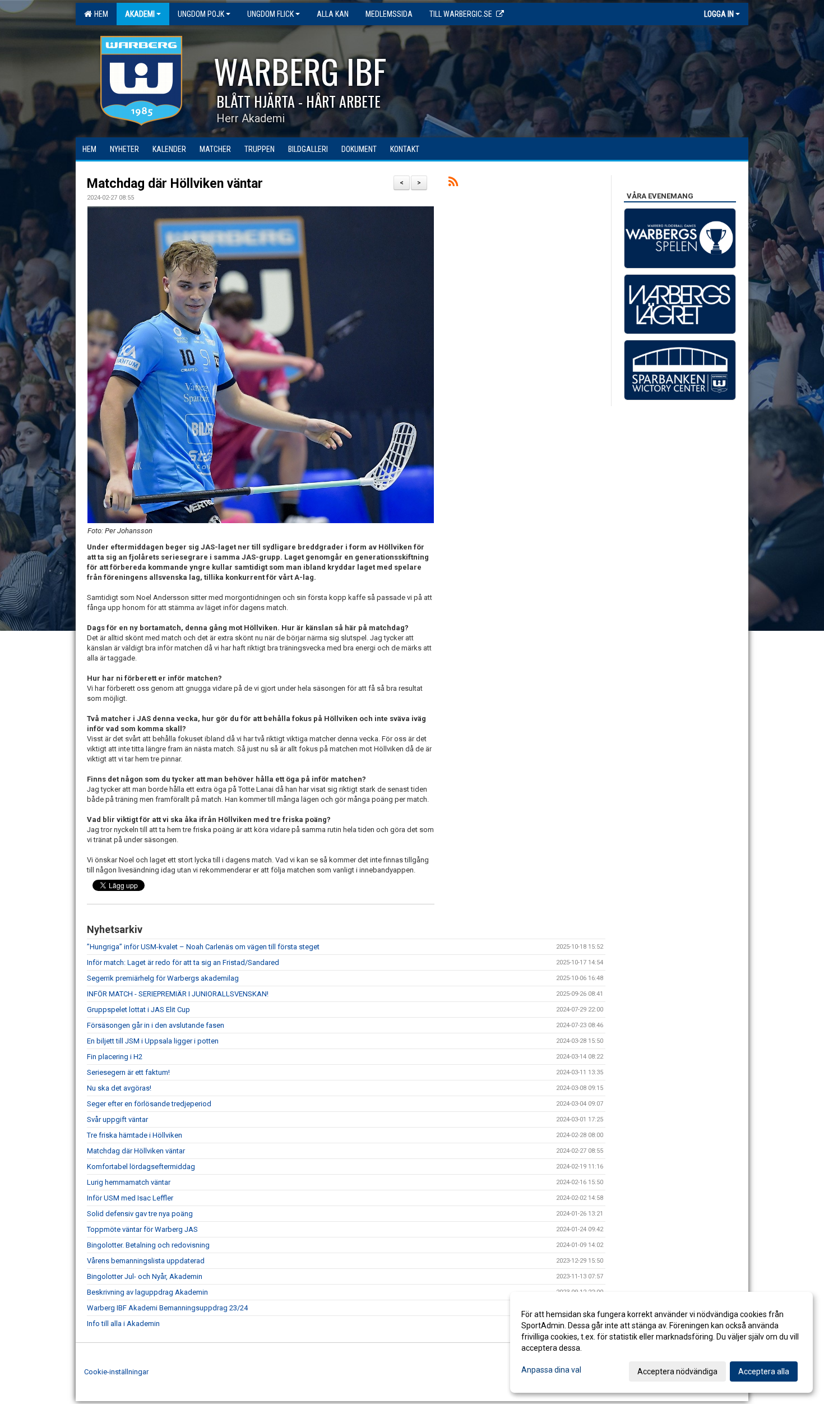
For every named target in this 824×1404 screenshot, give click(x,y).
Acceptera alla (763, 1371)
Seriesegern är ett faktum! (128, 1072)
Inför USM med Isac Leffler (130, 1198)
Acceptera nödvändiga (677, 1371)
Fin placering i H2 (114, 1056)
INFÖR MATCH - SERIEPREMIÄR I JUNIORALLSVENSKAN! (178, 994)
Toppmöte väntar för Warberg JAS (142, 1229)
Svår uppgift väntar (117, 1119)
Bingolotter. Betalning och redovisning (148, 1245)
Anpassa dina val (551, 1369)
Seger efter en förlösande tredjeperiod (149, 1104)
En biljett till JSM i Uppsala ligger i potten (153, 1041)
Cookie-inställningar (116, 1372)
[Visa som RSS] (453, 183)
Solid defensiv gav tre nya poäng (140, 1213)
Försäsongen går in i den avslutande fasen (155, 1025)
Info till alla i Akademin (123, 1323)
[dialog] (661, 1342)
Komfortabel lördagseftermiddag (141, 1166)
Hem (99, 14)
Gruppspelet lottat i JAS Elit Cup (138, 1009)
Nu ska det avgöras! (119, 1088)
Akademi (140, 14)
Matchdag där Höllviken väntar (175, 183)
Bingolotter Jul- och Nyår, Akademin (144, 1276)
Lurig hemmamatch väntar (128, 1182)
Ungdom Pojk (201, 14)
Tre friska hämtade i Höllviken (134, 1135)
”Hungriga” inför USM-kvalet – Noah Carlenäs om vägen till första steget (203, 947)
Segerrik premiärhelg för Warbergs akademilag (163, 978)
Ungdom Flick (270, 14)
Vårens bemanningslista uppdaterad (146, 1261)
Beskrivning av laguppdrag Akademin (147, 1292)
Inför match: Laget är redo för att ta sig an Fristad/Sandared (183, 962)
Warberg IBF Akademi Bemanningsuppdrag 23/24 (167, 1308)
